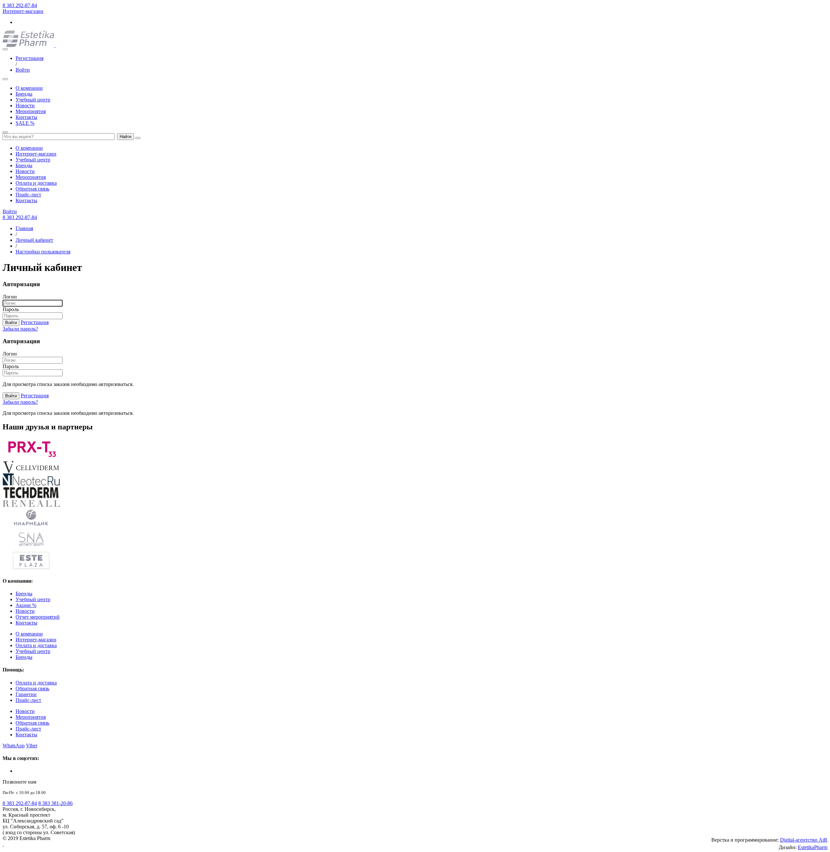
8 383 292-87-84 (20, 5)
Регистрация (29, 58)
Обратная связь (32, 189)
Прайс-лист (28, 194)
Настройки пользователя (43, 251)
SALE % (25, 123)
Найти (125, 136)
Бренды (24, 94)
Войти (23, 70)
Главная (24, 228)
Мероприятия (31, 111)
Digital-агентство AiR (803, 840)
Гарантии (26, 694)
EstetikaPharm (812, 847)
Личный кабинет (34, 240)
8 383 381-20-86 (55, 803)
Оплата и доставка (36, 183)
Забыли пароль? (20, 329)
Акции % (26, 605)
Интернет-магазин (23, 11)
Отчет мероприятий (38, 617)
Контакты (26, 117)
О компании (29, 88)
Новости (25, 105)
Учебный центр (33, 99)
